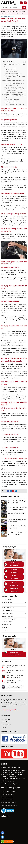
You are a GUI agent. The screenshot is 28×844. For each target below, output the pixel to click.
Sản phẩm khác (6, 630)
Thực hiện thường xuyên (12, 102)
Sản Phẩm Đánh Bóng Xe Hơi (9, 619)
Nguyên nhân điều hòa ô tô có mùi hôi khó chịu (14, 65)
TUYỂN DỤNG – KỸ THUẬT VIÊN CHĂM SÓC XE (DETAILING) (15, 676)
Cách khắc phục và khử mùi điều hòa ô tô (13, 80)
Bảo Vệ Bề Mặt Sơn (7, 602)
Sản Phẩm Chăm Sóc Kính (8, 610)
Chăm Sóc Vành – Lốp (7, 616)
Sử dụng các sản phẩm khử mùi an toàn (15, 96)
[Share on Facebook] (8, 491)
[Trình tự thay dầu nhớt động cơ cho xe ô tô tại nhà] (4, 503)
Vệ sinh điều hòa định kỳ (12, 82)
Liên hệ (4, 727)
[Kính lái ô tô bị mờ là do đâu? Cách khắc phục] (4, 522)
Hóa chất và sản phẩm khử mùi (13, 73)
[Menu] (21, 2)
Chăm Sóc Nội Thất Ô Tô (8, 613)
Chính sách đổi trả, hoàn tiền (9, 802)
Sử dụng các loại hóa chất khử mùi (14, 87)
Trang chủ (3, 11)
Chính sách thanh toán (7, 797)
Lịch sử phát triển (6, 724)
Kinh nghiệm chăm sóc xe (19, 11)
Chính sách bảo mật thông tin (9, 805)
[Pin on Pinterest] (13, 491)
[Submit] (24, 7)
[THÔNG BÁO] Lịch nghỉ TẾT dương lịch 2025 (15, 671)
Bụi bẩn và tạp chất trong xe (13, 69)
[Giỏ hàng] (25, 2)
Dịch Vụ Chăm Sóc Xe (7, 599)
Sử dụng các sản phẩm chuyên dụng (15, 104)
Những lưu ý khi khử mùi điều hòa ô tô (13, 94)
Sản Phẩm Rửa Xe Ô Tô (8, 608)
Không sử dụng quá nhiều (12, 99)
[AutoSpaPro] (9, 2)
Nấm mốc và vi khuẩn (11, 71)
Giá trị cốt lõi (5, 722)
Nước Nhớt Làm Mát (7, 605)
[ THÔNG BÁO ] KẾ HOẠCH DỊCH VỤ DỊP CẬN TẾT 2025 (16, 666)
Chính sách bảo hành (7, 799)
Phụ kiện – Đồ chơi (6, 624)
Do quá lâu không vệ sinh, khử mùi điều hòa (15, 77)
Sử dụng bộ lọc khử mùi (12, 85)
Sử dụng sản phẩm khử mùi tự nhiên (15, 83)
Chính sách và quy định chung (9, 791)
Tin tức (9, 11)
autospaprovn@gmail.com (14, 655)
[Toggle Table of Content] (23, 62)
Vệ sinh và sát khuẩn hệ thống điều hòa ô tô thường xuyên (15, 89)
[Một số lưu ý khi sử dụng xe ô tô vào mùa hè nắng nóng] (4, 534)
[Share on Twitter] (10, 491)
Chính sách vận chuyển (8, 794)
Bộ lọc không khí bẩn (11, 68)
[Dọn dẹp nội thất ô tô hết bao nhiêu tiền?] (4, 515)
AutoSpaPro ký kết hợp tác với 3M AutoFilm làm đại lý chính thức (15, 686)
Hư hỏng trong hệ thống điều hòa (14, 75)
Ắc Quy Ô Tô (5, 627)
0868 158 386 (14, 652)
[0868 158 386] (2, 841)
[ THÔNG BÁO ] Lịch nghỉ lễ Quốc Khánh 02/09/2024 (15, 681)
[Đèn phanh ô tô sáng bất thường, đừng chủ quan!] (4, 528)
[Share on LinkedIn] (16, 491)
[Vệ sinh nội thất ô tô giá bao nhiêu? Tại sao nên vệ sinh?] (4, 509)
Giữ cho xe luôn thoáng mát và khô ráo (15, 92)
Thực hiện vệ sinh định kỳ (12, 101)
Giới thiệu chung (6, 719)
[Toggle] (25, 600)
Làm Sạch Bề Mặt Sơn (7, 621)
